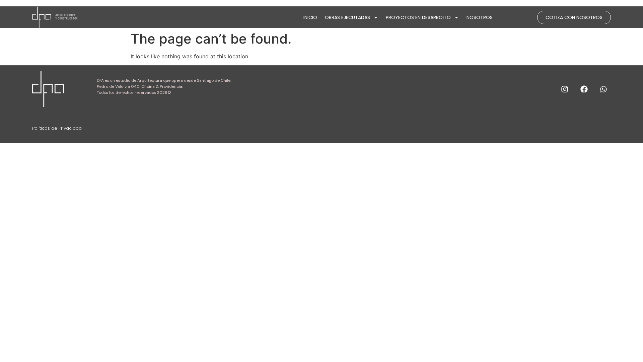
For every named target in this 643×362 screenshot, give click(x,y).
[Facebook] (584, 89)
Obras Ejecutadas (347, 17)
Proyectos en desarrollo (418, 17)
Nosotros (480, 17)
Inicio (310, 17)
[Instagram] (564, 89)
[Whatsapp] (603, 89)
